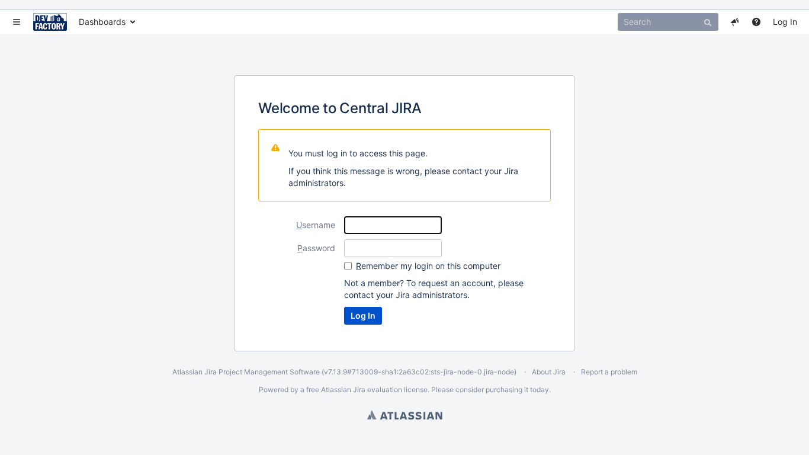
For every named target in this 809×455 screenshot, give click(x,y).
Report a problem (609, 371)
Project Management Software (269, 371)
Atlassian (404, 415)
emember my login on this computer (428, 266)
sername (315, 225)
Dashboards (102, 22)
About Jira (549, 371)
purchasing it (507, 389)
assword (316, 248)
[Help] (756, 22)
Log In (785, 22)
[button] (16, 22)
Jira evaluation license (390, 389)
